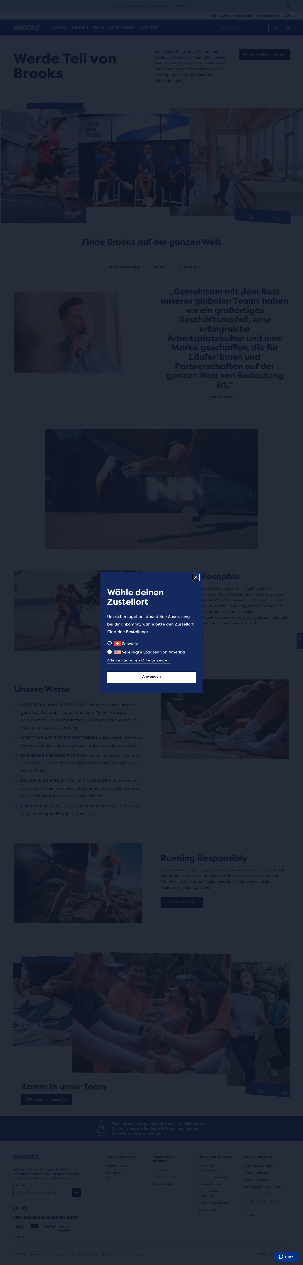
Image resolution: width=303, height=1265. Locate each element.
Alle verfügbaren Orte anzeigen (138, 660)
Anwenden (151, 676)
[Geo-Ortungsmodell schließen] (196, 577)
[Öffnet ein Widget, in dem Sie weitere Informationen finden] (286, 1257)
